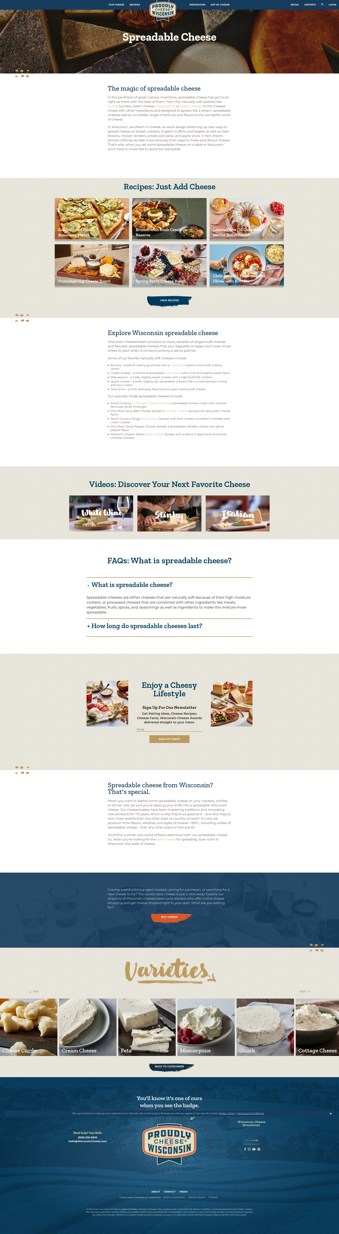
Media (184, 1191)
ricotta (113, 106)
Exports (310, 4)
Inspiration (197, 4)
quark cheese (190, 106)
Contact (170, 1191)
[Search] (322, 5)
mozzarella (177, 365)
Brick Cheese (154, 434)
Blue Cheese (149, 419)
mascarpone (165, 106)
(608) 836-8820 (87, 1137)
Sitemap (213, 1197)
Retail (295, 4)
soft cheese (173, 373)
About (155, 1191)
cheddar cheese (176, 411)
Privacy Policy (227, 1113)
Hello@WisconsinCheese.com (87, 1141)
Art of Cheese (220, 4)
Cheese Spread (158, 403)
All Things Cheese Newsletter (171, 733)
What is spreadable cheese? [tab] (132, 584)
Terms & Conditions (174, 1197)
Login (332, 4)
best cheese (166, 839)
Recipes (135, 4)
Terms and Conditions (250, 1113)
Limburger (139, 403)
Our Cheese (116, 4)
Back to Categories (169, 1066)
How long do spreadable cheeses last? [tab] (146, 625)
